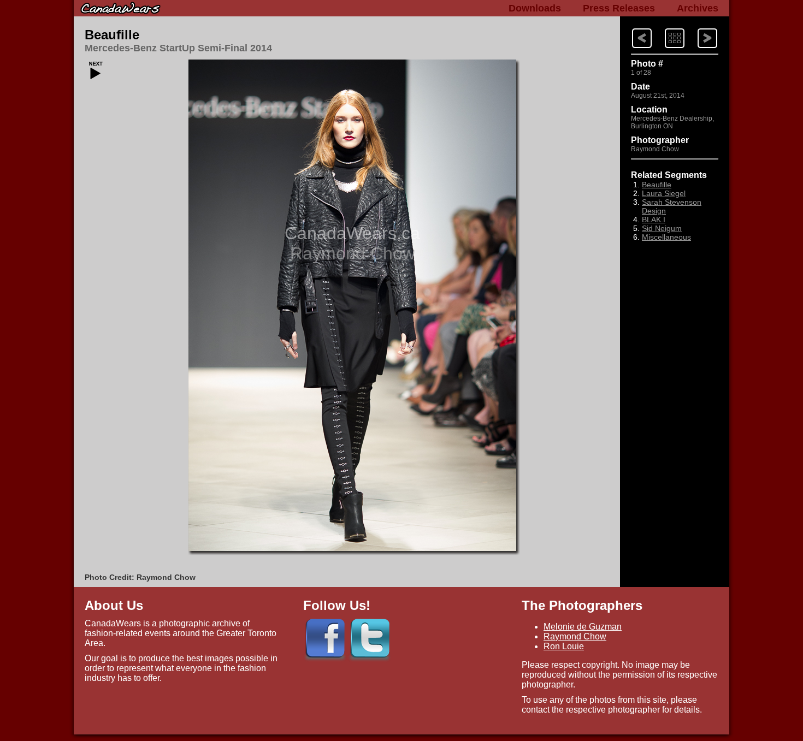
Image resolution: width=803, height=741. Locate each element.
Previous (698, 27)
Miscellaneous (666, 237)
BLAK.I (653, 219)
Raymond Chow (575, 636)
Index (665, 27)
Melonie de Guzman (583, 626)
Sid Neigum (662, 228)
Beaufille (112, 34)
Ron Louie (564, 646)
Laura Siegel (664, 193)
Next (632, 27)
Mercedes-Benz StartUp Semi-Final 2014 (178, 48)
